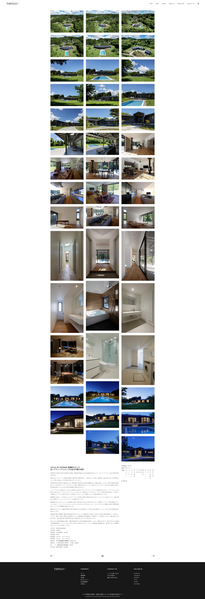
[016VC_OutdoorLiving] (102, 144)
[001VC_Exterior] (67, 21)
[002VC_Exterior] (102, 21)
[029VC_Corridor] (138, 256)
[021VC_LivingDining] (67, 169)
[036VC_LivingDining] (67, 346)
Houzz (135, 579)
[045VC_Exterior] (138, 448)
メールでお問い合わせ (113, 573)
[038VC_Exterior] (102, 392)
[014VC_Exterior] (102, 119)
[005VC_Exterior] (102, 46)
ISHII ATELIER (59, 547)
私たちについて (85, 579)
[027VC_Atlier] (67, 218)
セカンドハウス (126, 473)
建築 (141, 471)
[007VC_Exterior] (67, 70)
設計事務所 (150, 474)
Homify (136, 582)
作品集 (82, 577)
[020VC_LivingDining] (138, 169)
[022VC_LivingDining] (102, 193)
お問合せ (83, 584)
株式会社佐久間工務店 (62, 545)
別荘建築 (134, 473)
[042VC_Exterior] (67, 422)
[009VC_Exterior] (138, 70)
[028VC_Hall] (102, 253)
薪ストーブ (145, 474)
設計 (148, 471)
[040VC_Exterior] (138, 398)
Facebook (137, 573)
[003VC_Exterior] (138, 21)
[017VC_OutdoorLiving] (67, 144)
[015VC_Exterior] (138, 119)
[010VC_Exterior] (67, 95)
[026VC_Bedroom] (138, 218)
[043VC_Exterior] (138, 423)
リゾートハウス (132, 473)
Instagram (137, 575)
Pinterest (136, 577)
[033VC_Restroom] (67, 308)
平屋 (139, 471)
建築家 (143, 472)
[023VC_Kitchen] (138, 193)
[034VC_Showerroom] (102, 356)
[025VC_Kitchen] (102, 216)
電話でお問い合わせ (112, 577)
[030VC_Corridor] (67, 256)
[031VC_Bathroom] (102, 306)
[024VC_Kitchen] (67, 193)
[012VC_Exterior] (138, 95)
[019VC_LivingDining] (102, 168)
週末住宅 (153, 473)
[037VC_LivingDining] (67, 372)
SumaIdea (137, 584)
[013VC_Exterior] (67, 119)
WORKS (130, 466)
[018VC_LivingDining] (138, 144)
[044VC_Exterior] (102, 442)
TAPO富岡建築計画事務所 (62, 541)
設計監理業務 (84, 582)
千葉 (137, 471)
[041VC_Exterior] (102, 417)
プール (129, 472)
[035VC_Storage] (138, 360)
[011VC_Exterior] (102, 95)
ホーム (82, 573)
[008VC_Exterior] (102, 70)
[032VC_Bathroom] (138, 308)
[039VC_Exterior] (67, 397)
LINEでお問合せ (111, 575)
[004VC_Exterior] (67, 46)
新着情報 (83, 575)
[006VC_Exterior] (138, 46)
